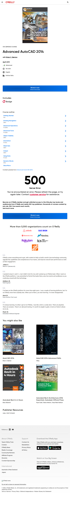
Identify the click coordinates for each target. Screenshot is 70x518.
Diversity (4, 458)
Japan (4, 472)
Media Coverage (7, 450)
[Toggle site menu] (2, 2)
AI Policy (24, 450)
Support (25, 439)
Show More (6, 165)
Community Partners (8, 453)
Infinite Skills (9, 75)
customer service (38, 194)
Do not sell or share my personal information (14, 484)
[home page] (10, 2)
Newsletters (25, 445)
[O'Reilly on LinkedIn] (10, 429)
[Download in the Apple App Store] (42, 449)
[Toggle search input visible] (68, 2)
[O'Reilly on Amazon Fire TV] (43, 469)
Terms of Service (6, 491)
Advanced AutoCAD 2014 (25, 170)
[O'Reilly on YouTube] (13, 429)
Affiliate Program (7, 455)
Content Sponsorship (8, 461)
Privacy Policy (26, 447)
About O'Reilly (7, 439)
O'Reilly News (6, 447)
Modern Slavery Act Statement (42, 491)
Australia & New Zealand (9, 470)
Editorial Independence (26, 491)
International (7, 466)
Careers (4, 445)
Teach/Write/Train (7, 442)
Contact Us (25, 442)
